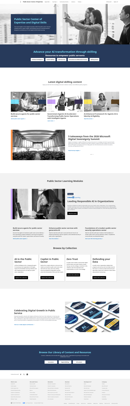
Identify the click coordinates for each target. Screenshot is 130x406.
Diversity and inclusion (106, 394)
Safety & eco (95, 403)
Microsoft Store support (34, 388)
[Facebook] (21, 374)
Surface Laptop (13, 386)
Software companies (87, 396)
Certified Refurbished (33, 394)
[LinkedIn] (27, 374)
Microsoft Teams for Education (53, 388)
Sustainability (104, 399)
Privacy (78, 403)
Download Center (33, 386)
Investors (103, 392)
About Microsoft (105, 386)
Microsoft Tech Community (88, 392)
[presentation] (12, 144)
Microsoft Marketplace (88, 394)
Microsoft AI (67, 383)
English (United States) (17, 402)
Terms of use (83, 403)
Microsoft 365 (67, 390)
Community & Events (64, 1)
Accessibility (104, 396)
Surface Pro (13, 383)
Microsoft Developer (87, 386)
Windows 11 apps (14, 399)
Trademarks (89, 403)
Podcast (79, 1)
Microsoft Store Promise (34, 396)
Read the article (88, 118)
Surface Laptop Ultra (14, 388)
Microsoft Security (68, 386)
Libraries (73, 1)
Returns (31, 390)
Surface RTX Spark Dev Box (15, 390)
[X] (24, 374)
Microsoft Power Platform (69, 392)
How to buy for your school (53, 392)
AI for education (50, 399)
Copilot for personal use (15, 394)
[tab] (91, 154)
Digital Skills (47, 1)
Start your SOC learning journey (93, 238)
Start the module (53, 238)
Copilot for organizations (15, 392)
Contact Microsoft (72, 403)
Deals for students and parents (53, 396)
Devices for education (51, 386)
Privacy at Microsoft (105, 390)
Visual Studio (86, 399)
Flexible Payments (33, 399)
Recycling (101, 403)
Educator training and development (54, 394)
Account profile (32, 383)
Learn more (51, 120)
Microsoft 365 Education (52, 390)
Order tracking (32, 392)
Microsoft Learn (87, 388)
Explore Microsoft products (16, 396)
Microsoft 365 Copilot (69, 396)
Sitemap (65, 403)
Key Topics (54, 1)
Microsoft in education (52, 383)
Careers (103, 383)
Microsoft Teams (68, 394)
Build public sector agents (17, 118)
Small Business (67, 399)
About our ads (107, 403)
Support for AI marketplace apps (89, 390)
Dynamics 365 (67, 388)
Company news (104, 388)
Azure (85, 383)
